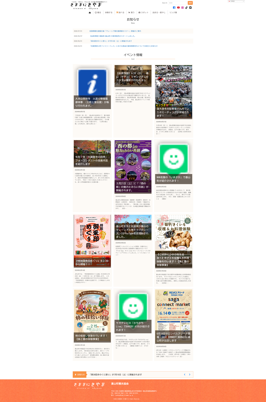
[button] (190, 3)
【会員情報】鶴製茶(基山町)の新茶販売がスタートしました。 (112, 36)
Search (164, 3)
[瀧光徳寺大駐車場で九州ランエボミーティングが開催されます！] (173, 101)
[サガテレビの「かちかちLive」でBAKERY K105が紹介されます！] (133, 324)
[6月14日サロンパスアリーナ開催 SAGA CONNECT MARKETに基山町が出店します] (173, 324)
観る (99, 12)
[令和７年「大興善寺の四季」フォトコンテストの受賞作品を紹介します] (92, 175)
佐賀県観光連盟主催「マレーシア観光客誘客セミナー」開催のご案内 (115, 31)
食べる (121, 12)
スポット (144, 12)
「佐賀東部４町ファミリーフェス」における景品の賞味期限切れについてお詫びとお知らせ (123, 46)
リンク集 (173, 12)
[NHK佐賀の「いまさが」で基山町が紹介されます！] (173, 175)
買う (133, 12)
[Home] (90, 12)
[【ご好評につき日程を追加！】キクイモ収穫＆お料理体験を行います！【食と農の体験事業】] (173, 250)
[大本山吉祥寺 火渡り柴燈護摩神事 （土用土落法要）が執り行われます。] (92, 101)
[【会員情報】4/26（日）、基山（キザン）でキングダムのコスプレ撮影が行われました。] (133, 101)
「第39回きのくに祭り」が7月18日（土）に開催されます (110, 41)
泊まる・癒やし (159, 12)
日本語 (232, 1)
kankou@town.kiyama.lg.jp (124, 395)
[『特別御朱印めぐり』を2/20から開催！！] (92, 250)
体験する (109, 12)
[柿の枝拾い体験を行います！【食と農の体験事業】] (92, 324)
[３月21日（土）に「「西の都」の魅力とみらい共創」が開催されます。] (133, 175)
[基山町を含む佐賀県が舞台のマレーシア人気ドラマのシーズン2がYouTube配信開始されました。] (133, 250)
